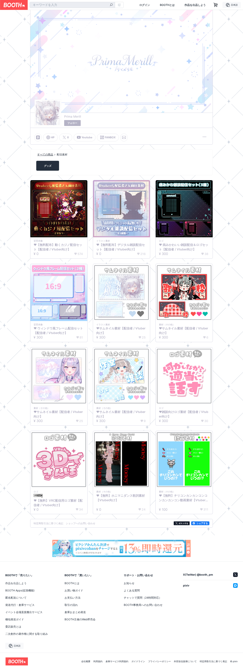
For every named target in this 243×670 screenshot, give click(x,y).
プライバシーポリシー (159, 661)
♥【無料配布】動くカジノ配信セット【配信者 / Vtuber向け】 (58, 247)
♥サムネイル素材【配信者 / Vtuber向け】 (120, 330)
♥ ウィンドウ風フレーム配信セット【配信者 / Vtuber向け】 (58, 330)
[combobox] (72, 5)
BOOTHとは (167, 5)
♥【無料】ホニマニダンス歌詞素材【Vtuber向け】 (120, 498)
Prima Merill (72, 116)
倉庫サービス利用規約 (117, 661)
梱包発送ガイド (14, 619)
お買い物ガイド (74, 590)
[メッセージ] (124, 137)
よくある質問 (132, 590)
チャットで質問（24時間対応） (143, 597)
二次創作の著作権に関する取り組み (26, 633)
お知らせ (129, 583)
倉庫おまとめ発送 (75, 612)
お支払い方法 (72, 597)
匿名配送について (16, 597)
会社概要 (85, 661)
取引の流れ (71, 604)
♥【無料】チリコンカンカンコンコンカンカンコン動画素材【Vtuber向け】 (183, 498)
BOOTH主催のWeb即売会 (80, 619)
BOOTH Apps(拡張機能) (20, 590)
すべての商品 (45, 154)
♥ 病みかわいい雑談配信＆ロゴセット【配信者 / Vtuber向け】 (183, 247)
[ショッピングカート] (216, 5)
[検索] (111, 5)
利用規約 (98, 661)
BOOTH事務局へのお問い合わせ (143, 604)
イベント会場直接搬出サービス (24, 612)
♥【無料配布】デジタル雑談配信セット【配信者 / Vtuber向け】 (120, 247)
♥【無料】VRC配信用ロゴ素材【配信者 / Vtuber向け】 (58, 503)
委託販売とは (13, 626)
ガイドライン (138, 661)
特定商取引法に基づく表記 (213, 661)
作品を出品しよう (195, 5)
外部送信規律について (185, 661)
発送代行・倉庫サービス (20, 604)
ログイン (144, 5)
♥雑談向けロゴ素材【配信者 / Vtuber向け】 (183, 414)
